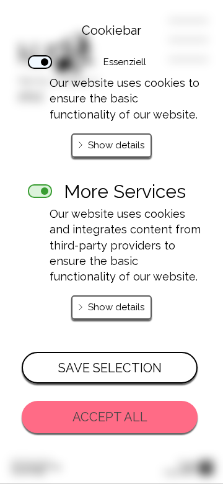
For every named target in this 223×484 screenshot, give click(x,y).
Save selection (110, 368)
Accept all (109, 417)
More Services (125, 188)
